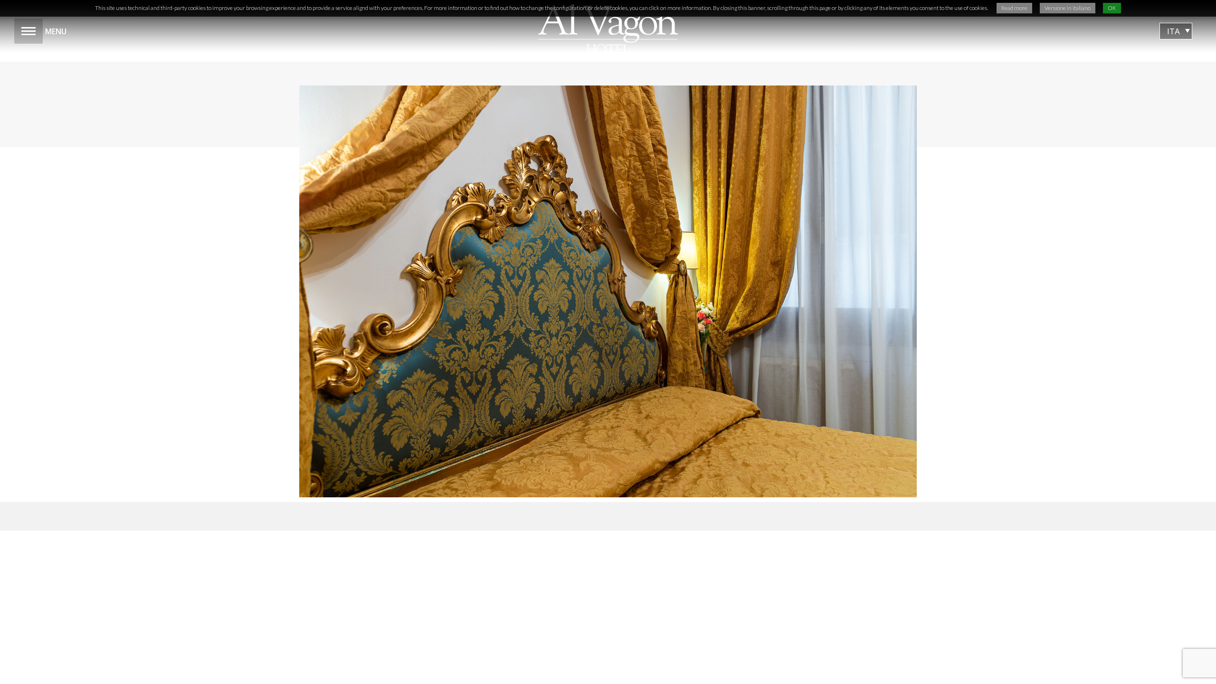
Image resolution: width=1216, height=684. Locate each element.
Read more (1014, 7)
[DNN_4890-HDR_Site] (608, 291)
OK (1112, 7)
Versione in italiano (1068, 7)
